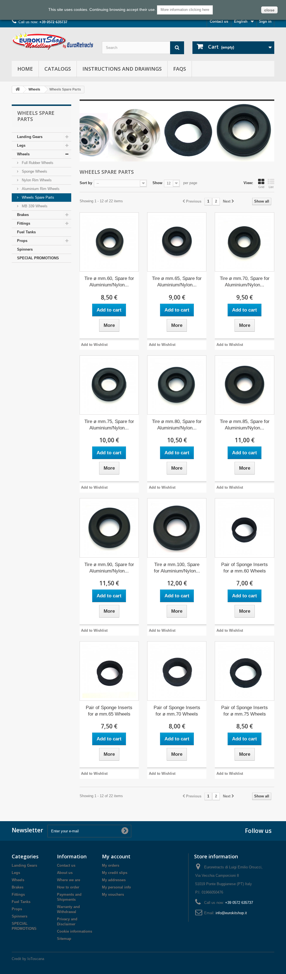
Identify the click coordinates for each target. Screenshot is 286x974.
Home (25, 68)
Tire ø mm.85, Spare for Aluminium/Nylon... (245, 425)
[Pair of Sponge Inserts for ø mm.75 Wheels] (244, 671)
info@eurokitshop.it (231, 913)
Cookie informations (74, 931)
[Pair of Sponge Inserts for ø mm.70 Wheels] (177, 671)
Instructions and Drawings (122, 68)
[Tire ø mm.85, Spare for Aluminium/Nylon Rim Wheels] (244, 385)
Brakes (23, 215)
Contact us (219, 21)
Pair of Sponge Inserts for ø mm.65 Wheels (109, 711)
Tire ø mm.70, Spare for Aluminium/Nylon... (245, 282)
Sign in (265, 21)
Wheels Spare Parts (37, 197)
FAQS (179, 68)
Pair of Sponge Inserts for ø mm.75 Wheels (244, 711)
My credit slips (114, 873)
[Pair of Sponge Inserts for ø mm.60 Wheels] (244, 528)
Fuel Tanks (26, 232)
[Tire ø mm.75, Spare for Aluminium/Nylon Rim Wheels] (109, 385)
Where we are (68, 880)
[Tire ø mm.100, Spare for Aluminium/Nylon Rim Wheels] (177, 528)
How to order (68, 887)
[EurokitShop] (53, 41)
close (269, 10)
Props (22, 241)
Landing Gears (29, 137)
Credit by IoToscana (28, 959)
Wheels (34, 89)
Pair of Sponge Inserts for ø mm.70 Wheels (177, 711)
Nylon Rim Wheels (36, 180)
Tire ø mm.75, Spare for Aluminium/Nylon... (109, 425)
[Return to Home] (17, 89)
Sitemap (64, 939)
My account (116, 856)
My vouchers (113, 894)
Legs (21, 145)
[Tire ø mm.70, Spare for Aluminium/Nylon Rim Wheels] (244, 242)
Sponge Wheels (34, 171)
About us (65, 873)
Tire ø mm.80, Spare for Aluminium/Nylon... (177, 425)
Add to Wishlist (94, 345)
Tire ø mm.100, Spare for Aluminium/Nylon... (177, 568)
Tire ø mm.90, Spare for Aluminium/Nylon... (109, 568)
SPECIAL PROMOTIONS (38, 258)
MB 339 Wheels (34, 206)
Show (157, 183)
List (271, 187)
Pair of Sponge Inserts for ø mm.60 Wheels (244, 568)
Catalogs (57, 68)
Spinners (25, 249)
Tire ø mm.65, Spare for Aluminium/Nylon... (177, 282)
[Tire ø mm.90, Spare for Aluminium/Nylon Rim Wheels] (109, 528)
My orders (110, 865)
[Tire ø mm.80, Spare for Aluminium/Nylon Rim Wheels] (177, 385)
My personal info (116, 887)
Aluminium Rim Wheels (40, 189)
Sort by (86, 183)
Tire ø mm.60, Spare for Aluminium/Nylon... (109, 282)
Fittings (23, 223)
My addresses (114, 880)
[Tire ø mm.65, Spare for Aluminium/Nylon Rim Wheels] (177, 242)
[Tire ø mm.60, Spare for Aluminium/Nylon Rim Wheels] (109, 242)
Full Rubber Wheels (37, 163)
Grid (261, 187)
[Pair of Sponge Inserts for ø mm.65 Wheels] (109, 671)
